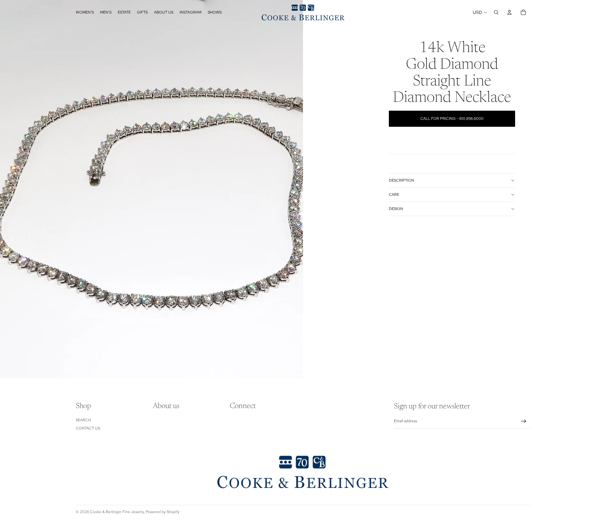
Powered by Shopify (163, 511)
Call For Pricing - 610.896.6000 (452, 118)
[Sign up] (523, 421)
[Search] (496, 12)
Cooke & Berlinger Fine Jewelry (117, 511)
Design (396, 208)
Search (83, 420)
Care (394, 194)
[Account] (509, 12)
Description (401, 180)
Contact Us (88, 428)
